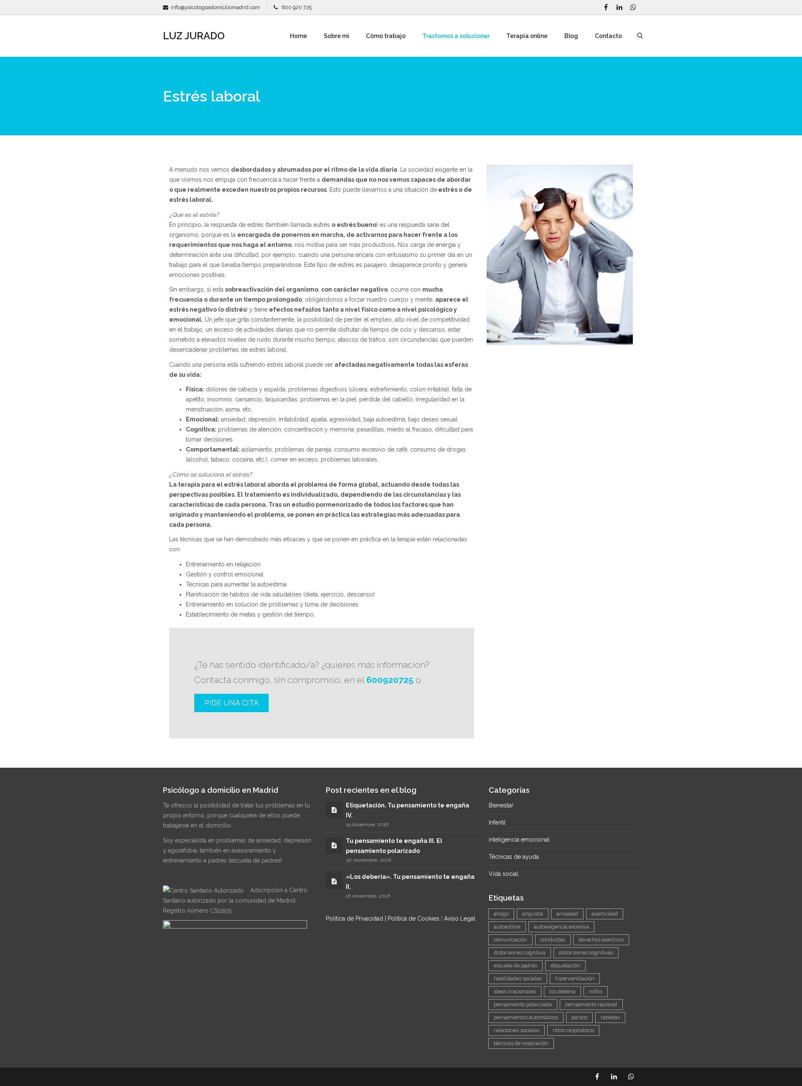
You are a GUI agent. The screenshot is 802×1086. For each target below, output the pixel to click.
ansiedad (567, 914)
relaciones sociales (516, 1030)
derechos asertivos (601, 939)
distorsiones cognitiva (520, 952)
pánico (579, 1017)
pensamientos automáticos (526, 1017)
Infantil (497, 822)
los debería (562, 991)
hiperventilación (574, 978)
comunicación (510, 939)
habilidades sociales (518, 978)
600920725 (390, 680)
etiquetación (565, 965)
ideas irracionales (515, 991)
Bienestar (501, 805)
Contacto (608, 36)
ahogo (501, 914)
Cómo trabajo (386, 36)
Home (298, 36)
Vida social (503, 873)
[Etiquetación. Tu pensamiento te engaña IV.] (334, 810)
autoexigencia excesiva (561, 927)
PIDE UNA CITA (231, 702)
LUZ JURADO (194, 36)
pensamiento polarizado (523, 1004)
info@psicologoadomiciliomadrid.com (215, 7)
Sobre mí (336, 36)
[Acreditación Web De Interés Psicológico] (235, 929)
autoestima (507, 927)
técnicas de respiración (521, 1043)
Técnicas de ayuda (514, 856)
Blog (571, 36)
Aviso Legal (459, 918)
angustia (532, 914)
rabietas (610, 1017)
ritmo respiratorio (573, 1030)
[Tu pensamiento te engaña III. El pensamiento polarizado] (334, 845)
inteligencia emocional (519, 839)
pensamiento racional (591, 1004)
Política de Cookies (413, 918)
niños (595, 991)
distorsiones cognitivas (586, 952)
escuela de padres (515, 965)
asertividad (604, 914)
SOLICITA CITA (519, 430)
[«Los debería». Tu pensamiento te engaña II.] (334, 881)
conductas (553, 939)
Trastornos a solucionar (456, 36)
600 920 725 (295, 7)
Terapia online (527, 36)
